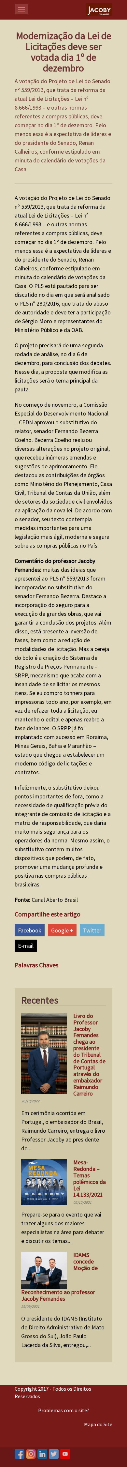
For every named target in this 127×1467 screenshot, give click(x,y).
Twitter (92, 930)
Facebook (29, 930)
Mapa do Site (98, 1424)
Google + (62, 930)
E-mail (26, 945)
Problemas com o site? (63, 1410)
